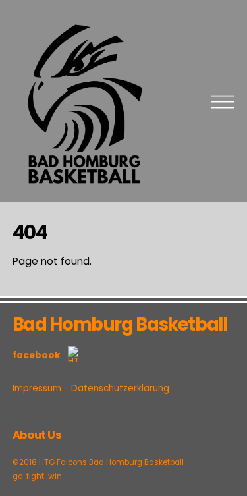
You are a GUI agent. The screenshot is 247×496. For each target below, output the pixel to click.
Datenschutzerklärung (120, 388)
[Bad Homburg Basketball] (84, 188)
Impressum (37, 388)
